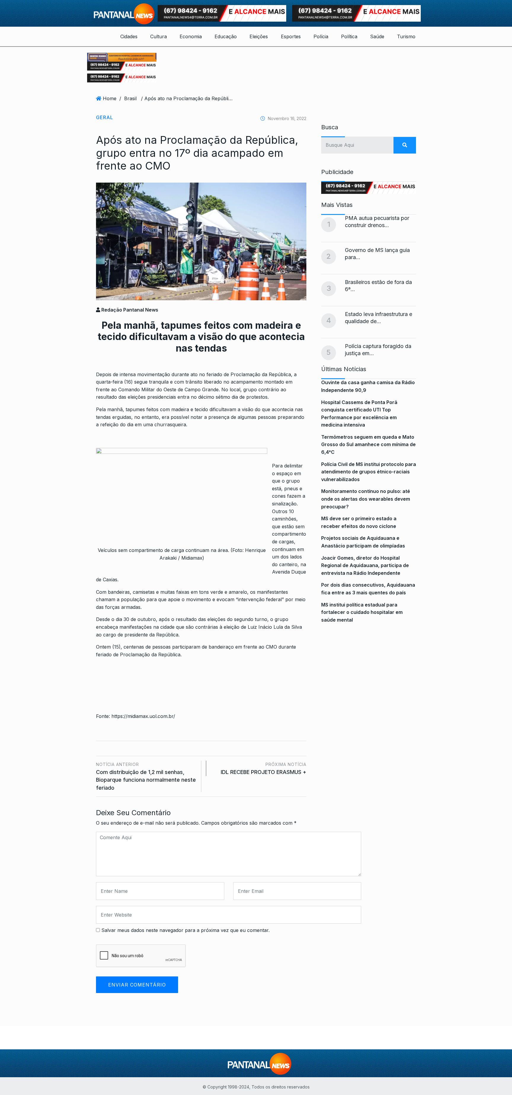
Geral (104, 117)
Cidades (128, 36)
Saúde (377, 36)
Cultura (158, 36)
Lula (278, 627)
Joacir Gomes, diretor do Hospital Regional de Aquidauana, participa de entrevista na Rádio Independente (365, 565)
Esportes (291, 36)
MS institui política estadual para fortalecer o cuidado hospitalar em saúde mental (362, 612)
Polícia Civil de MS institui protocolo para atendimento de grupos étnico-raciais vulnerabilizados (368, 471)
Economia (191, 36)
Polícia (320, 36)
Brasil (130, 98)
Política (349, 36)
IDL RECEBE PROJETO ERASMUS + (263, 768)
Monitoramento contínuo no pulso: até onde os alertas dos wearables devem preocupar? (365, 498)
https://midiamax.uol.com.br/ (143, 716)
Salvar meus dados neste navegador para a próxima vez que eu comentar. (185, 930)
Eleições (258, 36)
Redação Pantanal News (129, 310)
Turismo (406, 36)
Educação (226, 36)
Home (109, 98)
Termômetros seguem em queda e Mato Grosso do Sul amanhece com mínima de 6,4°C (368, 444)
